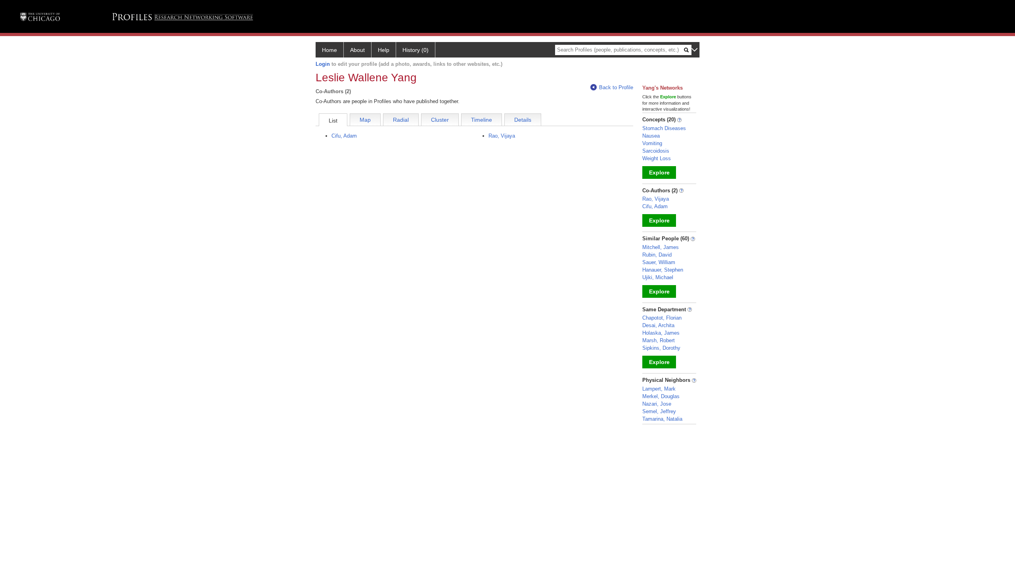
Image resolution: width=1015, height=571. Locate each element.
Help (383, 50)
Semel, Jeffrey (659, 411)
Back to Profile (616, 87)
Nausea (651, 136)
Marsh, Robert (658, 340)
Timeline (481, 120)
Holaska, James (661, 333)
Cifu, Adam (344, 136)
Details (522, 120)
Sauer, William (658, 262)
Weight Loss (656, 158)
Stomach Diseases (664, 128)
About (357, 50)
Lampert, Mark (659, 389)
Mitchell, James (660, 247)
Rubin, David (657, 255)
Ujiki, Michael (657, 277)
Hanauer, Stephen (662, 270)
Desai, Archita (658, 325)
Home (329, 50)
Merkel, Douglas (661, 396)
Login (323, 64)
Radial (401, 120)
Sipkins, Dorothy (661, 348)
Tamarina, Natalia (662, 419)
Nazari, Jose (656, 404)
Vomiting (652, 143)
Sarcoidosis (655, 151)
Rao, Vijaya (501, 136)
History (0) (415, 50)
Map (365, 120)
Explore (659, 172)
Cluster (440, 120)
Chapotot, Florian (662, 318)
